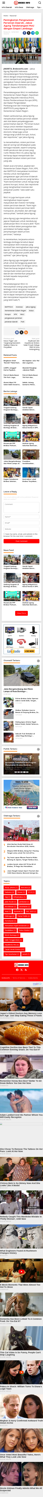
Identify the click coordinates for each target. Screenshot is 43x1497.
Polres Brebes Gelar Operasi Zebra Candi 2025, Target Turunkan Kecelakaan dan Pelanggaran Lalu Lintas (26, 700)
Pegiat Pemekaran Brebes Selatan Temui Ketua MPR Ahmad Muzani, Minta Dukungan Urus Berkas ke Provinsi (12, 480)
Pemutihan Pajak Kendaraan (17, 925)
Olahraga (9, 916)
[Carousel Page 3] (21, 772)
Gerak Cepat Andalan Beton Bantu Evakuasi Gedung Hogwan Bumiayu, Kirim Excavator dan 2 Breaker (29, 409)
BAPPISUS (9, 307)
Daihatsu (9, 892)
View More (21, 613)
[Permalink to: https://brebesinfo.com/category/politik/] (38, 749)
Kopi (8, 911)
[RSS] (26, 332)
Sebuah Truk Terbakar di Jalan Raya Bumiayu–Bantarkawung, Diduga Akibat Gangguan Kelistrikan (27, 735)
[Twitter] (21, 332)
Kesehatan (24, 906)
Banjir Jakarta (11, 887)
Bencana (25, 887)
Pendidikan (10, 930)
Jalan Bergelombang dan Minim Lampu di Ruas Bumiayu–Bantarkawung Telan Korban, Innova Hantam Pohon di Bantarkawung (12, 462)
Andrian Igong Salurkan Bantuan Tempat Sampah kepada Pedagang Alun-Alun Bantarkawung (29, 444)
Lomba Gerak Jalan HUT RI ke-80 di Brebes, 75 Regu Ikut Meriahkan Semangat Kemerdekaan (21, 865)
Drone (21, 892)
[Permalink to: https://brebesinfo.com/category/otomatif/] (38, 660)
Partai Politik (24, 916)
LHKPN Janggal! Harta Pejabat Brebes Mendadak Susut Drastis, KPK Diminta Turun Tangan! (11, 369)
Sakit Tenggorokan (13, 940)
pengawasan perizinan (13, 318)
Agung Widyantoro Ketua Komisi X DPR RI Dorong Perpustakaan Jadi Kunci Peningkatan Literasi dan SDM (30, 427)
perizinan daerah (11, 322)
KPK (15, 314)
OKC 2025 (31, 911)
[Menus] (4, 2)
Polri (22, 322)
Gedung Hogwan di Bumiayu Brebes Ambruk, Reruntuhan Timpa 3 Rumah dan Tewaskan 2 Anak (12, 427)
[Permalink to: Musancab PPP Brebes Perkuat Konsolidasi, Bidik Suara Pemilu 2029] (12, 436)
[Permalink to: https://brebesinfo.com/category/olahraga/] (38, 816)
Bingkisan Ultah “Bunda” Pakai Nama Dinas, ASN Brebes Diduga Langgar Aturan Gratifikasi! (12, 362)
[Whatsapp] (37, 33)
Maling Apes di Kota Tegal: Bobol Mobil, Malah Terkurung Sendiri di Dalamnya (27, 723)
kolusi (31, 310)
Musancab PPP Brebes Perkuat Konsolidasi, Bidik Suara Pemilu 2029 (11, 444)
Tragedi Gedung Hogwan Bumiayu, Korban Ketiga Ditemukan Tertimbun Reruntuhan (12, 409)
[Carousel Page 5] (27, 772)
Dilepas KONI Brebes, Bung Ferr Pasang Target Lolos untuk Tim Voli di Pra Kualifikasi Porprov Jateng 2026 (23, 852)
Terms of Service (19, 978)
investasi (19, 307)
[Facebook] (17, 332)
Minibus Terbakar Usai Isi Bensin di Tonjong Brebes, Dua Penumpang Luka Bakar (27, 711)
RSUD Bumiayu (12, 935)
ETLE (31, 892)
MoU (22, 314)
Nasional (6, 34)
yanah (26, 954)
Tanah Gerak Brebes (14, 949)
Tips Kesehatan (12, 954)
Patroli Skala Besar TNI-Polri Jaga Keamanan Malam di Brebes (12, 376)
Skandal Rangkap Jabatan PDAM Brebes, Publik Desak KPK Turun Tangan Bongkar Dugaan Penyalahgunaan (30, 369)
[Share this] (24, 33)
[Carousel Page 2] (18, 772)
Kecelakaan (10, 906)
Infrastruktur (19, 897)
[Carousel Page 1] (16, 772)
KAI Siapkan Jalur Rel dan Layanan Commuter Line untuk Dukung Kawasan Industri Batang (30, 362)
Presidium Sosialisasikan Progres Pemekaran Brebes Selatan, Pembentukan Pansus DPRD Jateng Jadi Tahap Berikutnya (30, 462)
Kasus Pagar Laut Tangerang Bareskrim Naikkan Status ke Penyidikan (12, 343)
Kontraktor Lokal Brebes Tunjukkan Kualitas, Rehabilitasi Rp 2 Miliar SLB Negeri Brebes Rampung (30, 480)
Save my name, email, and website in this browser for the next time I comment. (21, 535)
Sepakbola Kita (12, 945)
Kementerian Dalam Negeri (15, 310)
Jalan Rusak (10, 902)
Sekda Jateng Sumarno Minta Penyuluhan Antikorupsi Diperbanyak (28, 383)
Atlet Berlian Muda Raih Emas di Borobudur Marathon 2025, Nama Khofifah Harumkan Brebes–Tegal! (20, 845)
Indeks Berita (33, 978)
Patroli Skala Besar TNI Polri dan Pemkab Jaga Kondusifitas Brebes (30, 376)
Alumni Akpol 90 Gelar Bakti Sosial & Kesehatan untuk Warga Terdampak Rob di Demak (11, 383)
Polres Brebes (25, 930)
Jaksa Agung (30, 307)
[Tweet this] (28, 33)
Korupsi (8, 314)
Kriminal (18, 911)
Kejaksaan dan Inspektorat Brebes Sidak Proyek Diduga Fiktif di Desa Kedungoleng (31, 344)
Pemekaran (10, 921)
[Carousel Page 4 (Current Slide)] (24, 772)
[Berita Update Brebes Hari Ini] (22, 2)
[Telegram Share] (33, 33)
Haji (7, 897)
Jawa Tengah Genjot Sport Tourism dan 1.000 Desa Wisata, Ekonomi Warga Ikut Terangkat (23, 872)
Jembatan (24, 902)
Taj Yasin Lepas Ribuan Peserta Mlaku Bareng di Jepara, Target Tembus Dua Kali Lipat (22, 858)
